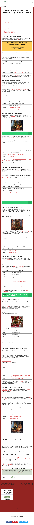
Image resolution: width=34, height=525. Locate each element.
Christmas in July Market (26, 231)
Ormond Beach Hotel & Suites (13, 250)
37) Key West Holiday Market (8, 29)
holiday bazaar (6, 306)
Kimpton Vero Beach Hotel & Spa (14, 107)
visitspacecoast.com (28, 458)
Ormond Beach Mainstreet (12, 252)
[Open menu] (32, 3)
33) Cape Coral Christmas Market (8, 24)
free (18, 39)
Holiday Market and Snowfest (7, 464)
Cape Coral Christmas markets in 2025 (19, 159)
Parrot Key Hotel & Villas (16, 338)
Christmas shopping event (8, 85)
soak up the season (7, 259)
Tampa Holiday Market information (17, 378)
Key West (5, 301)
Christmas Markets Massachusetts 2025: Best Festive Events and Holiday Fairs (8, 483)
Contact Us (20, 472)
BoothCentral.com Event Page (14, 109)
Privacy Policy (17, 503)
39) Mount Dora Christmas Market (8, 31)
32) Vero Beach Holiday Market (8, 23)
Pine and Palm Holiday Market (20, 286)
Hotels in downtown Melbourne (19, 458)
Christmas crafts (7, 137)
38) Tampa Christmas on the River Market (10, 30)
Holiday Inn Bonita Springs (12, 192)
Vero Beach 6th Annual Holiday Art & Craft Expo (20, 89)
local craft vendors (28, 52)
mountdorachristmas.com (14, 418)
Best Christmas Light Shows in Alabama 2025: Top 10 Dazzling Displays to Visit (26, 483)
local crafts (28, 209)
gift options (21, 381)
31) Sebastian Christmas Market (8, 22)
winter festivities (16, 75)
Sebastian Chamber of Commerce (19, 72)
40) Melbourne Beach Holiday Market (9, 32)
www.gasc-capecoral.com (12, 156)
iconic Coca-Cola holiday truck (18, 266)
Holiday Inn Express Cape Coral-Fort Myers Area (16, 154)
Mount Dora (4, 389)
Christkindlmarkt (13, 116)
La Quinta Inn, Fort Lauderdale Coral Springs (19, 281)
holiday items (14, 137)
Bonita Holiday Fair (5, 177)
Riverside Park (17, 170)
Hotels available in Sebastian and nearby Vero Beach (19, 70)
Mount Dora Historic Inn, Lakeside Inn (16, 416)
